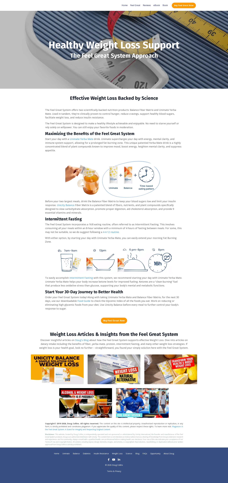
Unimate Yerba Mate (81, 139)
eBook (156, 5)
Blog (137, 453)
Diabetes (87, 453)
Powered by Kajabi (114, 476)
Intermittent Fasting (81, 277)
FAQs (144, 453)
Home (125, 5)
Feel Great (135, 5)
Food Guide (83, 300)
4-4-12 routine (111, 232)
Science (129, 453)
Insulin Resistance (101, 453)
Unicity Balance (65, 205)
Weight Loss (117, 453)
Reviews (147, 5)
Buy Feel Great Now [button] (184, 5)
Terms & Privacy (114, 471)
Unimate (66, 453)
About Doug (169, 453)
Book (165, 5)
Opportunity (155, 453)
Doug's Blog (82, 340)
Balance (76, 453)
